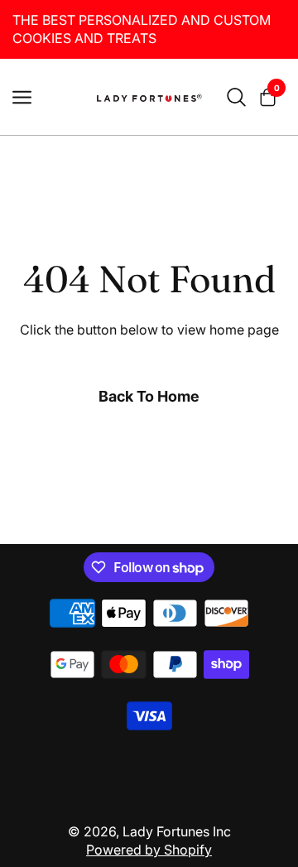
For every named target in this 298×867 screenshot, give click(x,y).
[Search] (236, 97)
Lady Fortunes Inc (177, 831)
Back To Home (149, 396)
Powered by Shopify (149, 849)
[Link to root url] (149, 97)
